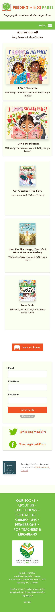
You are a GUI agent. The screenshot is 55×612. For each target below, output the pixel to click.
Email (11, 368)
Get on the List (27, 409)
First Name (13, 381)
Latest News (26, 510)
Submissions (26, 520)
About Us (26, 505)
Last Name (13, 394)
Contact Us (25, 515)
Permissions (26, 525)
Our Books (26, 501)
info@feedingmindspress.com (27, 576)
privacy (27, 601)
